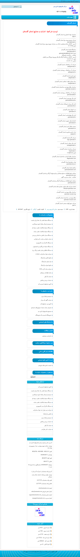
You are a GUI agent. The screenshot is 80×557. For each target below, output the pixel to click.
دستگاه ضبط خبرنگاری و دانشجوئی (42, 246)
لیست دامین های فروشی (44, 365)
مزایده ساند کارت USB (45, 269)
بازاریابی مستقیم (46, 336)
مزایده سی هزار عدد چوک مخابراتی (42, 410)
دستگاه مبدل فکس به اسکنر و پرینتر (41, 235)
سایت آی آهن (47, 276)
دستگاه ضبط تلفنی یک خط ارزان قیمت (41, 220)
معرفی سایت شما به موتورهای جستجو (41, 307)
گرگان (34, 209)
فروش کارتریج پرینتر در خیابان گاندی (68, 1)
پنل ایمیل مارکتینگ (46, 261)
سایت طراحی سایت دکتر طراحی (42, 239)
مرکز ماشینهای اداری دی (59, 7)
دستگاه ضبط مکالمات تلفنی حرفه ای (41, 228)
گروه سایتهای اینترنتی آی (44, 284)
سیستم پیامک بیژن (46, 296)
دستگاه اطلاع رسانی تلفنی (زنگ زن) (41, 250)
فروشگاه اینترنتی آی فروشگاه (43, 315)
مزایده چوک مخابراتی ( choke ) (43, 254)
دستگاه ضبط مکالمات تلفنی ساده (42, 231)
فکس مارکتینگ (47, 414)
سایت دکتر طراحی (46, 429)
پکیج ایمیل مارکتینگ (46, 265)
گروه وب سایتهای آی (45, 304)
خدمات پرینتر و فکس (45, 280)
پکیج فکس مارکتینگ (46, 258)
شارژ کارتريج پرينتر (52, 209)
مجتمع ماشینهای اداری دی (44, 311)
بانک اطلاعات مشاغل (45, 273)
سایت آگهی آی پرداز (46, 300)
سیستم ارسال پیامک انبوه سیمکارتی (41, 224)
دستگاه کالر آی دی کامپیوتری (43, 243)
